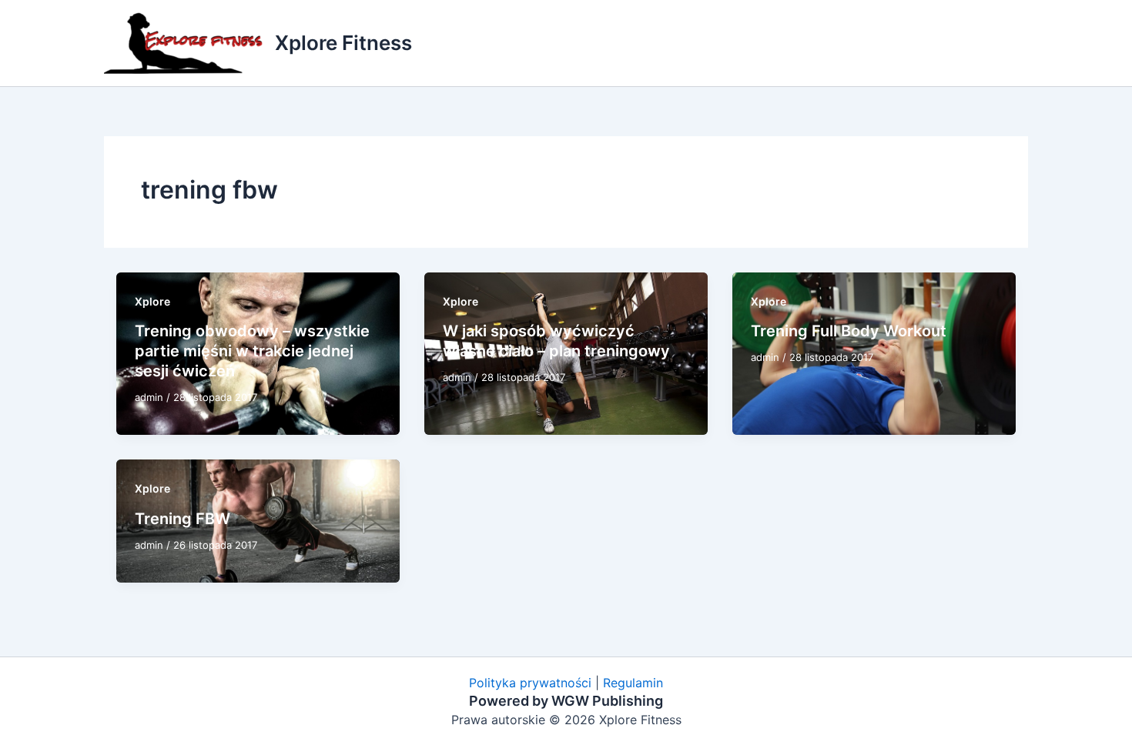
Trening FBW (182, 518)
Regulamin (633, 682)
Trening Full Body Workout (848, 331)
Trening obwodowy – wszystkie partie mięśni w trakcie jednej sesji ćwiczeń (252, 351)
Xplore (152, 301)
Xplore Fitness (343, 43)
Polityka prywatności (530, 682)
